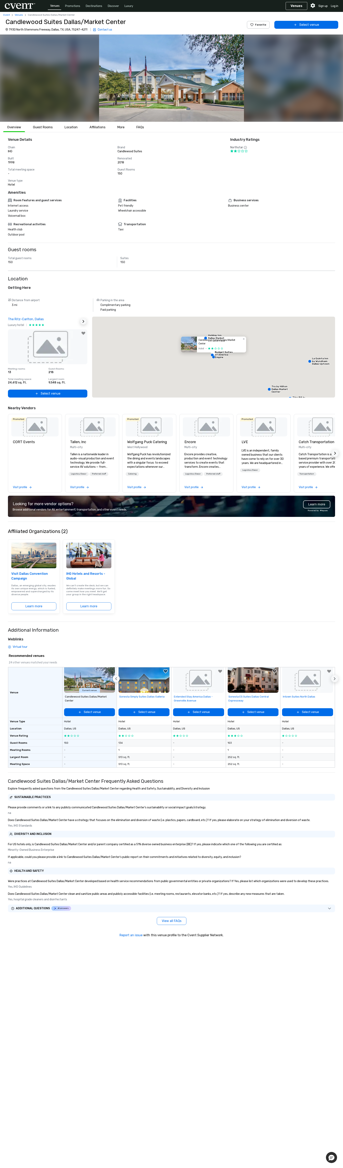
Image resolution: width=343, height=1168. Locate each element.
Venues (55, 6)
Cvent (6, 14)
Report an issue (131, 935)
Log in (334, 6)
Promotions (72, 6)
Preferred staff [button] (99, 474)
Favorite (260, 24)
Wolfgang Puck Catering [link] (147, 442)
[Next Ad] (83, 321)
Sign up (323, 6)
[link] (35, 426)
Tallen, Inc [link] (78, 442)
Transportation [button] (307, 474)
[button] (171, 78)
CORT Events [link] (24, 442)
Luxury (128, 6)
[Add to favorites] (83, 333)
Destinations (94, 6)
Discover (113, 6)
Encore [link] (190, 442)
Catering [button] (132, 474)
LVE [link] (245, 442)
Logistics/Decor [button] (78, 474)
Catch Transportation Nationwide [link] (321, 442)
